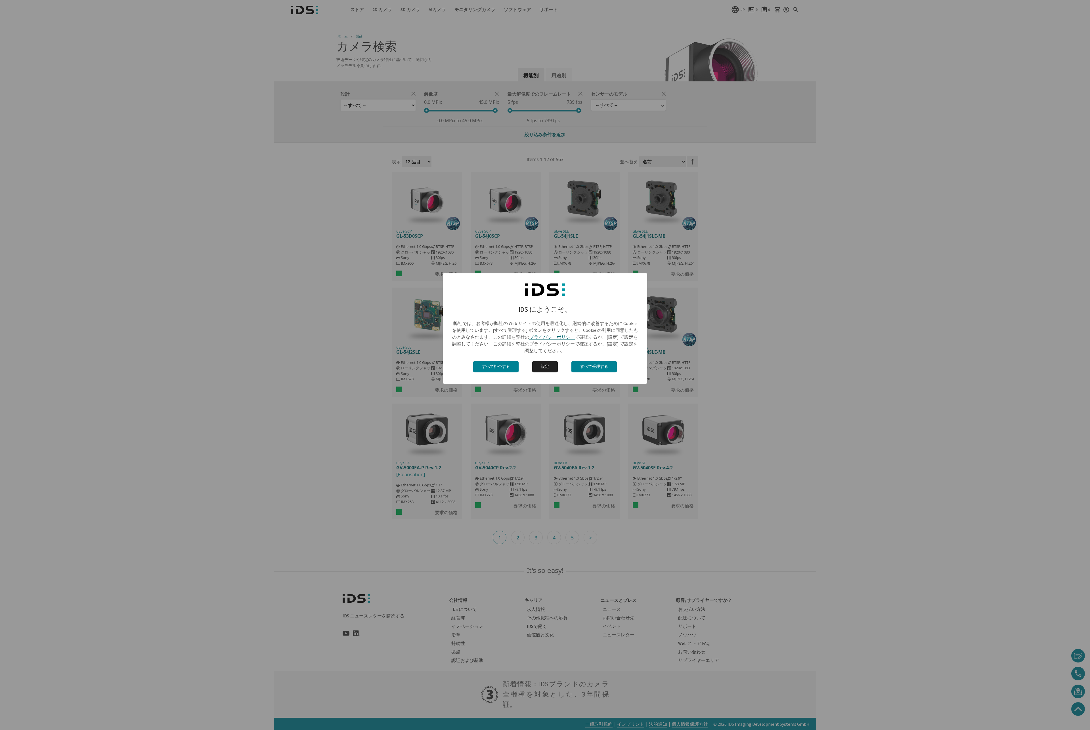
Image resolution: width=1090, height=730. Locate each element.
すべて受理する (594, 367)
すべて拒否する (496, 367)
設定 (545, 367)
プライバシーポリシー (552, 337)
